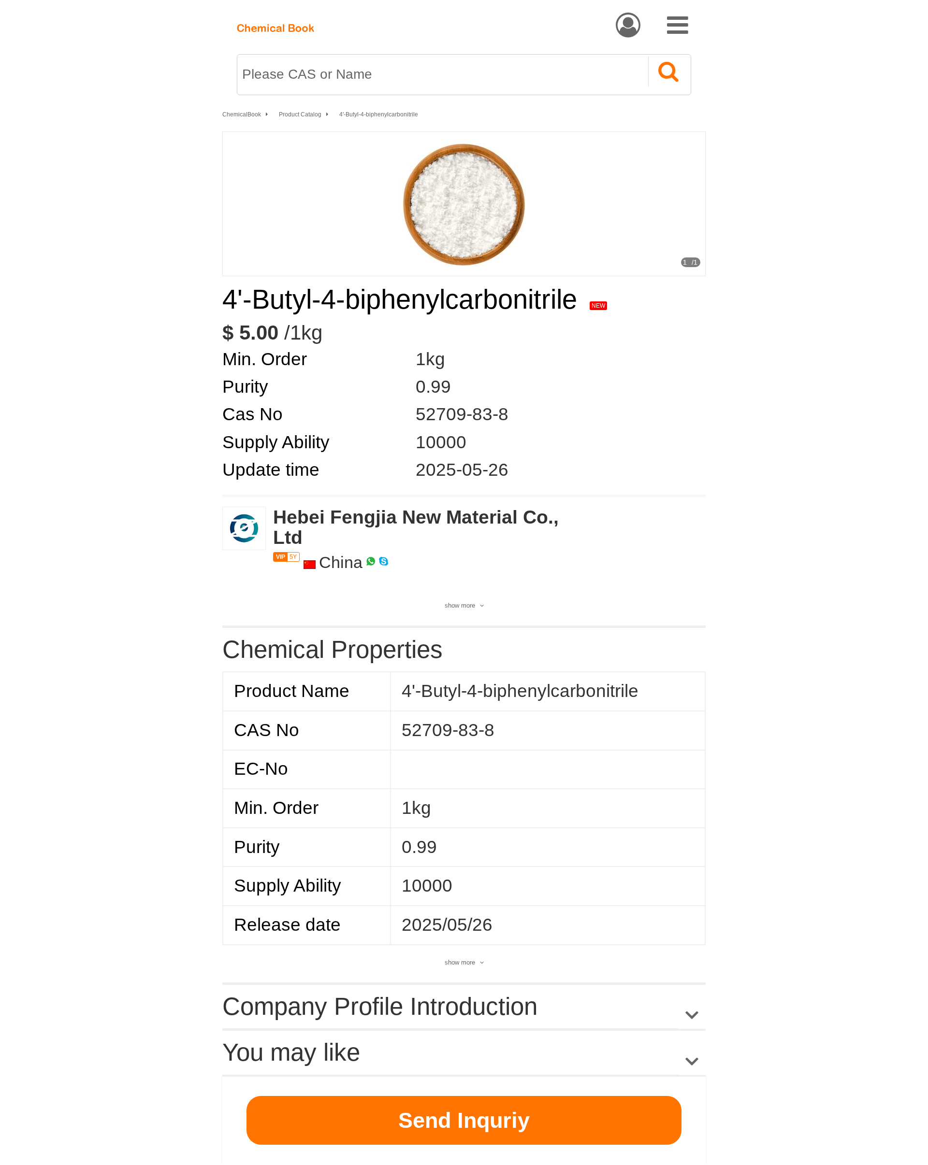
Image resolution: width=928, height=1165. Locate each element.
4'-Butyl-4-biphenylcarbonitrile (378, 114)
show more (460, 605)
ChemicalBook (241, 114)
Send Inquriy (464, 1120)
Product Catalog (300, 114)
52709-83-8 (462, 414)
